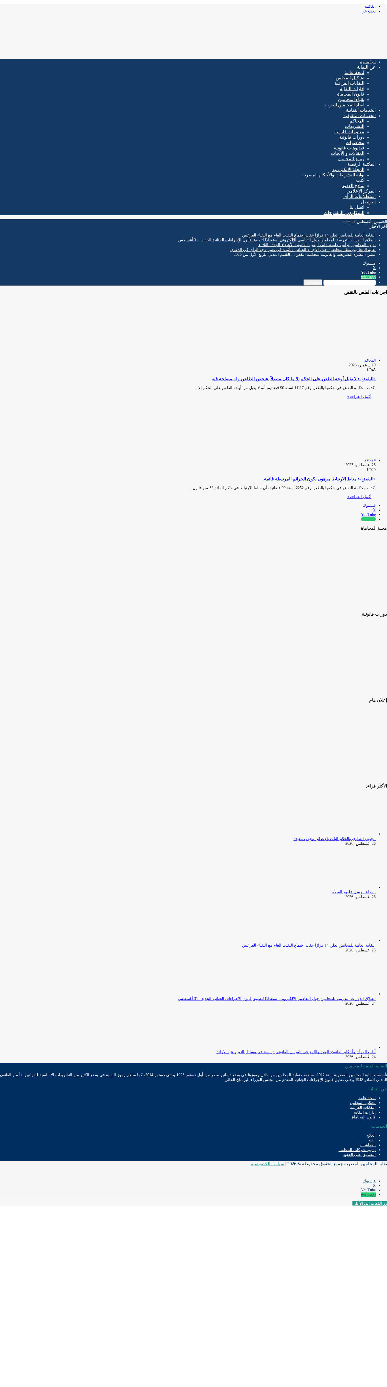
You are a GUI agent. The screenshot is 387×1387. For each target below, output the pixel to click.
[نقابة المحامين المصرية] (320, 52)
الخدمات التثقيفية (359, 115)
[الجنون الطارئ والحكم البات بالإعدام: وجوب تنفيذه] (344, 834)
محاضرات (355, 142)
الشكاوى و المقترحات (344, 212)
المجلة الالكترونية (348, 169)
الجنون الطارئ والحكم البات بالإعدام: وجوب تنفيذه (335, 839)
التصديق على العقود (359, 1154)
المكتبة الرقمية (362, 164)
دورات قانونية (351, 137)
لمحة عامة (354, 72)
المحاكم (357, 121)
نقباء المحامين (351, 99)
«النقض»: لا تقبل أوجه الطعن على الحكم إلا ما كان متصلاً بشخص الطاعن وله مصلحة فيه (294, 378)
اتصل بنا (357, 207)
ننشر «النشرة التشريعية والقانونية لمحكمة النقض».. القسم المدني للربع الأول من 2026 (305, 254)
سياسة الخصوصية (267, 1163)
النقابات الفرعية (349, 83)
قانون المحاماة (350, 94)
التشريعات (354, 126)
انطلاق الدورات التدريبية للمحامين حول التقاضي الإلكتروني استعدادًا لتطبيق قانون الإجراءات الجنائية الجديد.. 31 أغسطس (277, 240)
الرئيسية (368, 61)
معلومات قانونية (349, 131)
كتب (360, 180)
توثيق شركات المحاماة (357, 1150)
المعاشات (368, 1145)
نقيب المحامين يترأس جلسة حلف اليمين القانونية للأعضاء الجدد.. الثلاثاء (317, 245)
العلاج (371, 1135)
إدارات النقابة (352, 88)
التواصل (368, 201)
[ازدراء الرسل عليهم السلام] (344, 887)
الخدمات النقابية (361, 110)
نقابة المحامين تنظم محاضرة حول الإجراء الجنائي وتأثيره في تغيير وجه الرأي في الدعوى (303, 250)
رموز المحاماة (351, 158)
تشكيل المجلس (350, 77)
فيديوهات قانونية (349, 147)
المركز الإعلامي (361, 191)
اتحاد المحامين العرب (344, 104)
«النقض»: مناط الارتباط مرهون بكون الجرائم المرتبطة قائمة (320, 478)
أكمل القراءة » (359, 396)
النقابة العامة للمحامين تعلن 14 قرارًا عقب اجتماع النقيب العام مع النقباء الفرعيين (309, 235)
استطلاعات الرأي (359, 196)
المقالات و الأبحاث (347, 153)
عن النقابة (366, 67)
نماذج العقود (353, 185)
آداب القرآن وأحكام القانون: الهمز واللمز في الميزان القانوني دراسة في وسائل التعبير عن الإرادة (296, 1052)
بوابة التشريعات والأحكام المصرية (333, 174)
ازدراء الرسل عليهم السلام (354, 892)
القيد (372, 1140)
